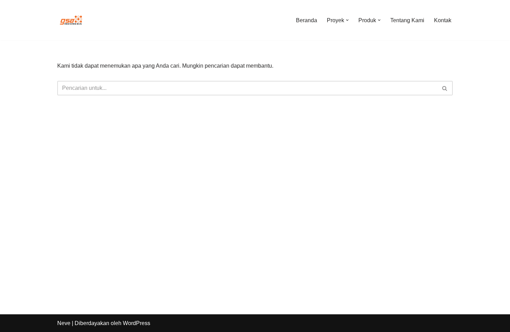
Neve (63, 323)
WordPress (136, 323)
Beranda (306, 20)
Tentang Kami (407, 20)
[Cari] (445, 88)
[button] (347, 20)
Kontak (442, 20)
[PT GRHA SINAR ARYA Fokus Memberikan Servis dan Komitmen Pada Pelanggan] (71, 20)
